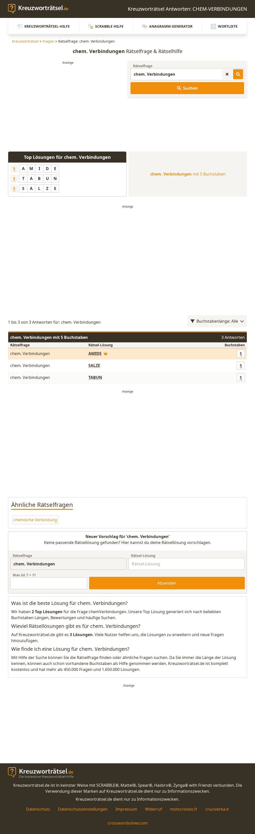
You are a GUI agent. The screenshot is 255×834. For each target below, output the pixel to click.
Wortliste (228, 26)
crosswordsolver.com (128, 823)
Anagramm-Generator (170, 26)
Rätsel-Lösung (143, 555)
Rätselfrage (142, 65)
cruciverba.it (217, 809)
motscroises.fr (183, 809)
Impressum (126, 809)
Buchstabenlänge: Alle (217, 321)
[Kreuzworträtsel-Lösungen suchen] (238, 74)
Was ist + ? (24, 575)
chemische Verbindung (35, 520)
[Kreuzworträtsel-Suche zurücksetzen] (227, 74)
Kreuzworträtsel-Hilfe (47, 26)
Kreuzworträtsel (25, 41)
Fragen (48, 41)
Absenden (166, 583)
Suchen (190, 88)
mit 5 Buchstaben (188, 174)
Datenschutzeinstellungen (83, 809)
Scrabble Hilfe (109, 26)
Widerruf (153, 809)
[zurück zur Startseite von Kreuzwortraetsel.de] (40, 9)
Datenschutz (38, 809)
